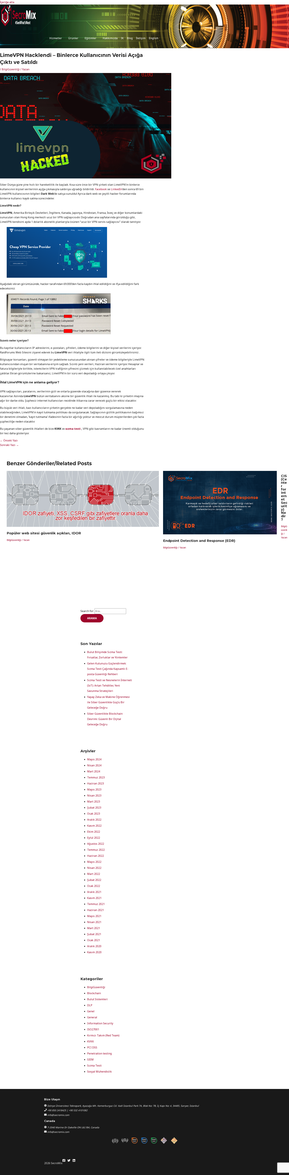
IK (122, 38)
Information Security (100, 1023)
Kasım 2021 (94, 898)
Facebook (101, 189)
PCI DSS (92, 1047)
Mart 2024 (93, 771)
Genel (90, 1011)
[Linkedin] (73, 1161)
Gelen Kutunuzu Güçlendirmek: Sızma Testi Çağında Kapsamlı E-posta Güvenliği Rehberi (107, 669)
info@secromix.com (58, 1115)
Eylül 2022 (93, 838)
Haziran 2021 (95, 910)
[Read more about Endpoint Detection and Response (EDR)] (220, 533)
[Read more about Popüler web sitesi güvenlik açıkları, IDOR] (83, 526)
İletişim (141, 38)
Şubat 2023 (94, 807)
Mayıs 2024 (94, 759)
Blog (130, 38)
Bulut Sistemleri (97, 999)
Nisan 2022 (94, 868)
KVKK (90, 1041)
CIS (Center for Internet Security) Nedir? (284, 497)
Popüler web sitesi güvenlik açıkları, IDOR (44, 533)
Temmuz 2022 (96, 850)
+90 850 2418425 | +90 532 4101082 (67, 1110)
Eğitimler (90, 38)
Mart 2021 (93, 928)
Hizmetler (55, 38)
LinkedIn (116, 189)
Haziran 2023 (95, 783)
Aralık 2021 (94, 892)
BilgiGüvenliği (11, 69)
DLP (89, 1005)
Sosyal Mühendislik (99, 1071)
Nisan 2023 (94, 795)
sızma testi (73, 429)
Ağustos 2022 (95, 844)
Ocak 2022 (93, 886)
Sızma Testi (94, 1065)
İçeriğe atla (7, 2)
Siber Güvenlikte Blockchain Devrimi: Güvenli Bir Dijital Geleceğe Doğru (105, 719)
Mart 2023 (93, 801)
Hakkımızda (110, 38)
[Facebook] (63, 1161)
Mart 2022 (93, 874)
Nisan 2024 (94, 765)
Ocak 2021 (93, 940)
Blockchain (94, 993)
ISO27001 (93, 1029)
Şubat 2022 (94, 880)
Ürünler (73, 38)
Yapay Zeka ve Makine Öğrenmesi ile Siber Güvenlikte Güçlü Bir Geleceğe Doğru (108, 702)
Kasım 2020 (94, 952)
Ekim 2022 (93, 831)
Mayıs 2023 (94, 789)
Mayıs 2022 (94, 862)
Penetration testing (99, 1053)
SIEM (90, 1059)
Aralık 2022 (94, 819)
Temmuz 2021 (96, 904)
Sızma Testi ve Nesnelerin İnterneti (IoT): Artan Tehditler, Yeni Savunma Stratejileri (109, 685)
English (153, 38)
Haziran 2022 (95, 856)
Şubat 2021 (94, 934)
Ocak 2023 (93, 813)
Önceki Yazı (9, 440)
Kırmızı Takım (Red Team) (103, 1035)
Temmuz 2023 (96, 777)
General (92, 1017)
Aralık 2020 (94, 946)
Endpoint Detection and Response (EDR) (199, 541)
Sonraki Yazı (9, 445)
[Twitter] (68, 1161)
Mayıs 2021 (94, 916)
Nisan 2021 (94, 922)
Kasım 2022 (94, 825)
